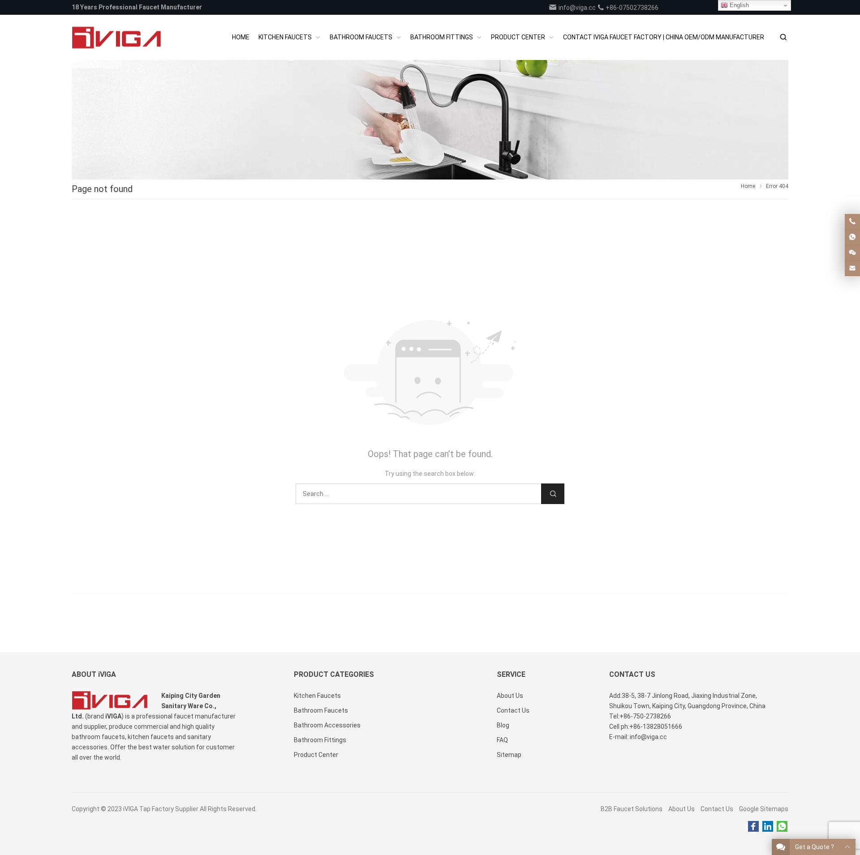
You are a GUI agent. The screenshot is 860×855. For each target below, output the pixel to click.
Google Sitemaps (763, 808)
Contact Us (717, 808)
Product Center (316, 754)
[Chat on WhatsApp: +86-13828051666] (852, 237)
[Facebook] (753, 827)
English (738, 5)
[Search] (783, 37)
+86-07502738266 (631, 7)
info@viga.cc (576, 7)
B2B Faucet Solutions (631, 808)
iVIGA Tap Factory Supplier (160, 808)
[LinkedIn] (767, 827)
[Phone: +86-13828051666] (852, 221)
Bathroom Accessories (327, 725)
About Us (681, 808)
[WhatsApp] (782, 827)
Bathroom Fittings (320, 740)
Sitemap (509, 754)
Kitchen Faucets (317, 695)
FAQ (502, 740)
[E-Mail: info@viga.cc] (852, 268)
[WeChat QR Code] (852, 253)
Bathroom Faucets (321, 710)
